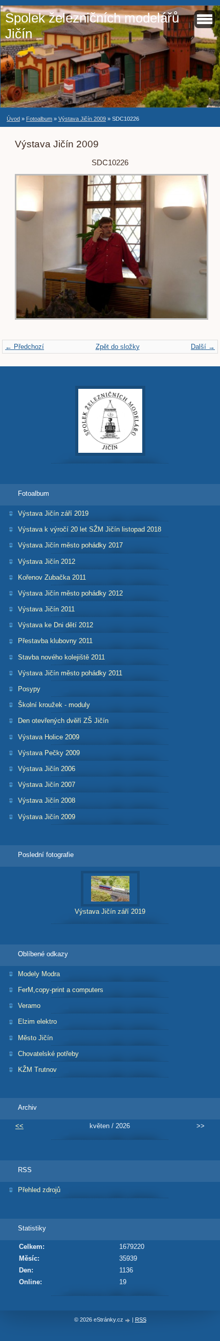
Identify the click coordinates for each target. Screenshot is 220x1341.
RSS (140, 1319)
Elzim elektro (37, 1021)
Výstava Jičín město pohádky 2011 (70, 673)
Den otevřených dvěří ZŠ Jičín (63, 720)
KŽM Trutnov (37, 1069)
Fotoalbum (39, 119)
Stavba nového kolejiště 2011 (61, 657)
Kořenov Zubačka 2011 (52, 577)
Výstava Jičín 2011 (46, 609)
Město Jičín (35, 1038)
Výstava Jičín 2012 (46, 561)
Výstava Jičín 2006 (46, 769)
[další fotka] (188, 251)
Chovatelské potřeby (48, 1054)
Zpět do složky (118, 346)
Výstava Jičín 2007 (46, 784)
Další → (203, 346)
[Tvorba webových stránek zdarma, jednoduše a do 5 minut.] (128, 1320)
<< (19, 1126)
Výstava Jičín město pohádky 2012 (70, 593)
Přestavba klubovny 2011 (55, 641)
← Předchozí (24, 346)
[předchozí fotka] (31, 251)
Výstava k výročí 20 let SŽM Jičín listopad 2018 (89, 529)
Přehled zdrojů (39, 1190)
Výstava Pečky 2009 (49, 753)
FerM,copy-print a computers (60, 990)
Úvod (13, 119)
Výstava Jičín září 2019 (53, 513)
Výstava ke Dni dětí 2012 (55, 625)
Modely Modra (39, 974)
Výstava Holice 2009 (48, 737)
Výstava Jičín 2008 (46, 800)
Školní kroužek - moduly (54, 705)
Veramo (29, 1005)
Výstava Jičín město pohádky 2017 (70, 545)
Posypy (29, 689)
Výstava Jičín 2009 (82, 119)
